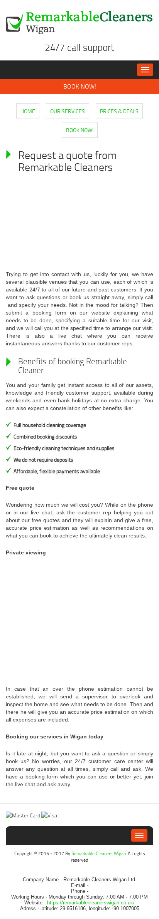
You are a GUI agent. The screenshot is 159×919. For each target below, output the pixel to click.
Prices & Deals (119, 111)
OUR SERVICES (67, 111)
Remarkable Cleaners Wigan (98, 853)
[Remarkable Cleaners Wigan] (79, 22)
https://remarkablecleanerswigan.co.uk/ (91, 903)
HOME (27, 111)
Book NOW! (79, 86)
